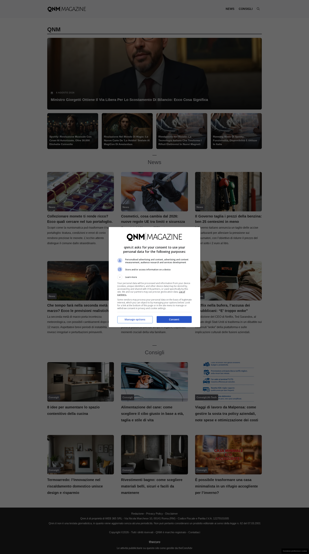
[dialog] (154, 277)
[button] (154, 277)
